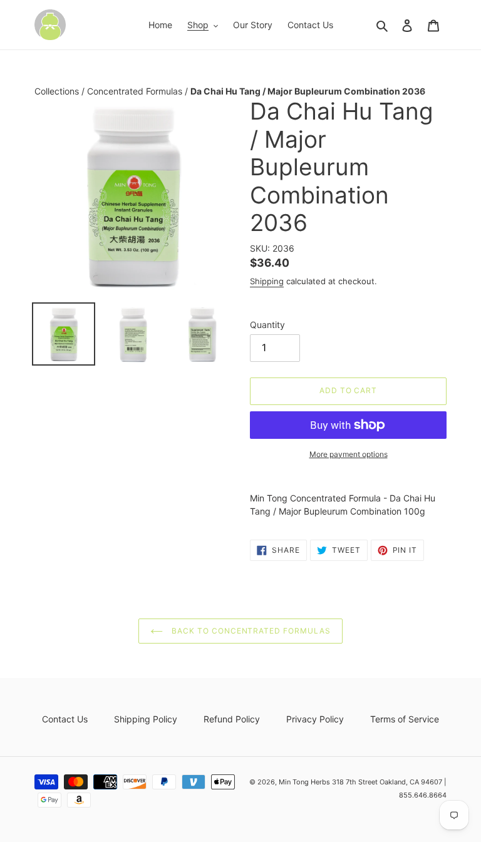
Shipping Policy (145, 719)
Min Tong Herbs (304, 782)
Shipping (267, 281)
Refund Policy (232, 719)
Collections (57, 91)
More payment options (348, 454)
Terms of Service (404, 719)
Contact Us (65, 719)
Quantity (267, 324)
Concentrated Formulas (136, 91)
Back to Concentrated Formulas (250, 630)
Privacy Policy (315, 719)
